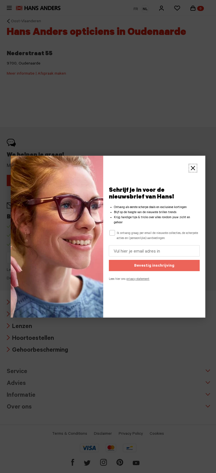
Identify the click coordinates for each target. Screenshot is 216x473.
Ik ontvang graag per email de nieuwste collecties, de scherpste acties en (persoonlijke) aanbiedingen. (157, 236)
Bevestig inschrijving (154, 266)
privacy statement (137, 279)
